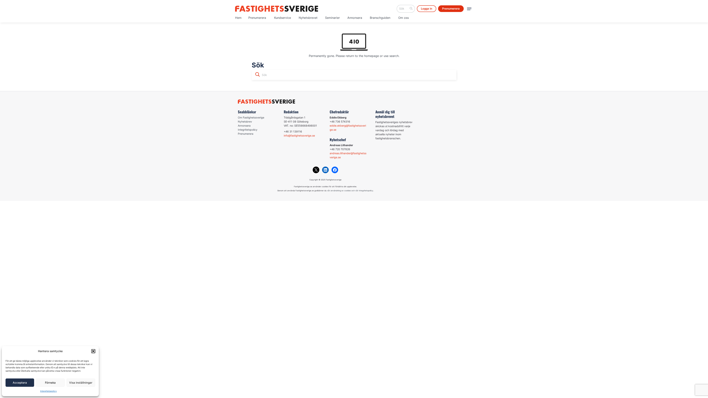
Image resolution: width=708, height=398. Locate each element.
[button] (93, 351)
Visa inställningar (80, 382)
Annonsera (354, 18)
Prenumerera (257, 18)
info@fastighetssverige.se (299, 135)
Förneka (50, 382)
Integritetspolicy (48, 391)
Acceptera (20, 382)
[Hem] (276, 9)
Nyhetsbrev (245, 121)
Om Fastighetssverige (251, 117)
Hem (238, 18)
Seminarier (332, 18)
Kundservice (282, 18)
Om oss (403, 18)
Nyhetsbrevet (308, 18)
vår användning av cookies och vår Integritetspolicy (350, 190)
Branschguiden (380, 18)
